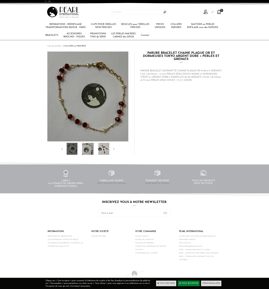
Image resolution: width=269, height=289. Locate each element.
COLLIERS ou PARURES (74, 46)
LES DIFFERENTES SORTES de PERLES (63, 239)
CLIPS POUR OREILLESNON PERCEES (103, 26)
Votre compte (142, 236)
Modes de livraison (144, 239)
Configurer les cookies (146, 253)
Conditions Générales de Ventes (150, 246)
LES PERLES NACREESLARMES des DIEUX (123, 35)
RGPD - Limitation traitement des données (198, 253)
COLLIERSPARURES (176, 26)
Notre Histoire (98, 236)
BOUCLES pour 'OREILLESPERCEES (135, 26)
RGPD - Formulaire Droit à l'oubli (194, 250)
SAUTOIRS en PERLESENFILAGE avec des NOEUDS (202, 26)
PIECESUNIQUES (160, 26)
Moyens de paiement (144, 243)
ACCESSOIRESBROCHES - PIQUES (74, 35)
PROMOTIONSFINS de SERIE (98, 35)
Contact (145, 35)
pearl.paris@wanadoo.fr (190, 246)
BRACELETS (51, 35)
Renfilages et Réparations (60, 236)
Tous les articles (54, 46)
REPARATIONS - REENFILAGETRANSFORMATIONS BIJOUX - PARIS (65, 26)
